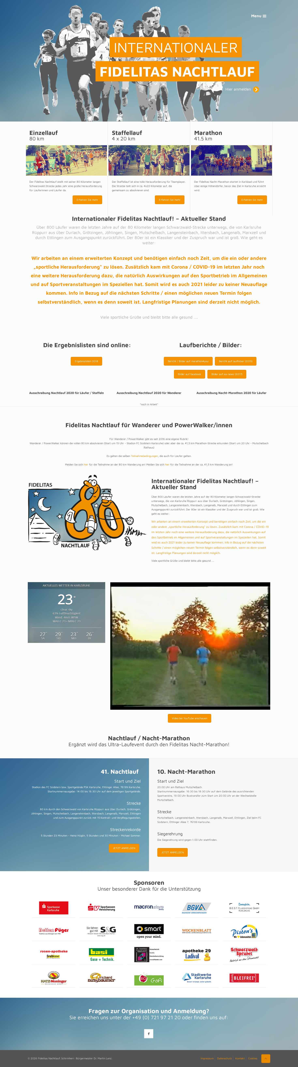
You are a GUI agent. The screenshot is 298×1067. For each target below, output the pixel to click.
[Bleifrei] (244, 978)
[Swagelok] (244, 908)
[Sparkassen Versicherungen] (101, 908)
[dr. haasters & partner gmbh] (149, 954)
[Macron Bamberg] (149, 908)
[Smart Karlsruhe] (149, 931)
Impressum (207, 1058)
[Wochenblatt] (196, 931)
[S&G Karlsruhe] (101, 931)
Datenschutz (224, 1058)
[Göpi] (149, 978)
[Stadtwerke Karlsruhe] (196, 978)
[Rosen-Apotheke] (53, 954)
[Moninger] (53, 978)
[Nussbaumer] (101, 978)
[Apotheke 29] (196, 954)
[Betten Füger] (53, 931)
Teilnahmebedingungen (144, 456)
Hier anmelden (238, 89)
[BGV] (196, 908)
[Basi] (101, 954)
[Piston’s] (244, 931)
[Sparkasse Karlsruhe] (53, 908)
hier (86, 464)
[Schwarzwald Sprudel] (244, 954)
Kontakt (240, 1058)
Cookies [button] (252, 1058)
